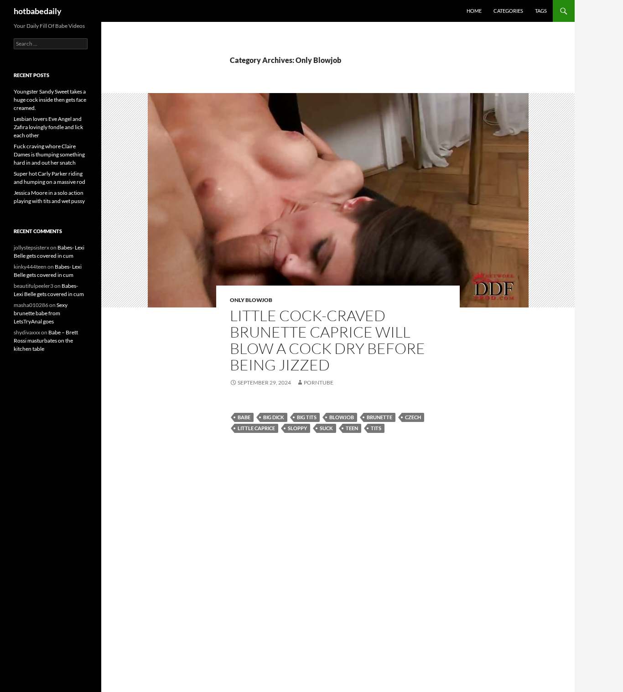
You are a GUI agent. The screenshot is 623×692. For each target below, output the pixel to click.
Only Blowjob (251, 300)
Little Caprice (256, 428)
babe (244, 417)
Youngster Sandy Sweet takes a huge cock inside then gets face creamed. (50, 99)
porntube (318, 382)
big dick (273, 417)
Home (474, 11)
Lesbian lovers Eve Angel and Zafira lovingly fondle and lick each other (48, 127)
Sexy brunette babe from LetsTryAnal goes (40, 313)
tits (376, 428)
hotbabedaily (38, 11)
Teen (352, 428)
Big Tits (307, 417)
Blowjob (341, 417)
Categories (508, 11)
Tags (541, 11)
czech (413, 417)
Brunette (379, 417)
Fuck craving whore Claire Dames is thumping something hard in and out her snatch (49, 154)
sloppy (297, 428)
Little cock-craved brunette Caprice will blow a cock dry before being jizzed (327, 340)
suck (326, 428)
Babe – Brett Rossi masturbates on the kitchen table (46, 340)
